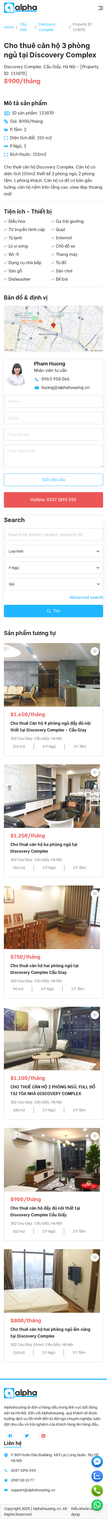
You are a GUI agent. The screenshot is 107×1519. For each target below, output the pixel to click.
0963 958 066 (56, 379)
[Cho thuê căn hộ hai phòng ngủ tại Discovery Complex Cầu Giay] (52, 916)
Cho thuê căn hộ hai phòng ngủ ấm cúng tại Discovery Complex (50, 1333)
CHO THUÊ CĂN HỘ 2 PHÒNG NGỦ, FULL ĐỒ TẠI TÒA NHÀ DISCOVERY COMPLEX (52, 1090)
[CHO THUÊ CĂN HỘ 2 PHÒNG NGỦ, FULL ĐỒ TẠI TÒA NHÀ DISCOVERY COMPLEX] (52, 1038)
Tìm (56, 610)
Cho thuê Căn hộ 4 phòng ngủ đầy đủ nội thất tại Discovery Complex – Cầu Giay (50, 726)
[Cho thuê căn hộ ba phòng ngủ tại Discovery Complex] (52, 795)
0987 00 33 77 (22, 1480)
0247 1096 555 (23, 1470)
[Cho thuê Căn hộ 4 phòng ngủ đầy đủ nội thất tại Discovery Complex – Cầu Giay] (52, 674)
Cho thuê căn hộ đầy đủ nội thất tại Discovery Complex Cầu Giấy (45, 1211)
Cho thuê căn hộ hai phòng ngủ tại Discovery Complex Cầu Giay (44, 969)
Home (9, 27)
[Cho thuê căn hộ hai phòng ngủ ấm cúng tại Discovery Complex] (52, 1280)
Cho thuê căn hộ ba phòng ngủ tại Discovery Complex (43, 848)
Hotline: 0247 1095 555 (53, 499)
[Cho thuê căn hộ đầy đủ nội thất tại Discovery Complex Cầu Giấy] (52, 1159)
